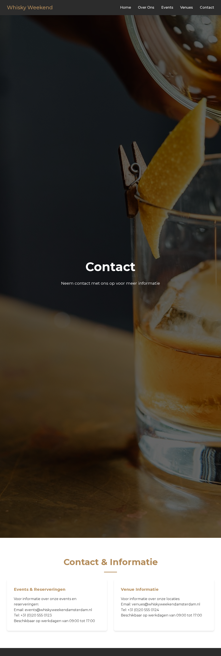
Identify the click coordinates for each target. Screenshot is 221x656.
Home (125, 7)
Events (167, 7)
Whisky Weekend (30, 7)
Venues (186, 7)
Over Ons (146, 7)
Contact (207, 7)
